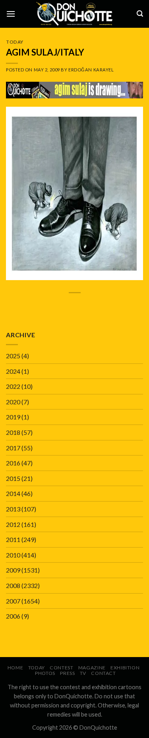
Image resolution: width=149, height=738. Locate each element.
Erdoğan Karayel (91, 69)
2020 (13, 402)
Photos (45, 673)
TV (83, 673)
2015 (13, 478)
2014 (13, 493)
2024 (13, 371)
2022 (13, 386)
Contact (103, 673)
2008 (13, 585)
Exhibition (124, 668)
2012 (13, 524)
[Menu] (10, 13)
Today (14, 41)
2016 (13, 463)
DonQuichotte (98, 727)
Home (15, 668)
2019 (13, 417)
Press (67, 673)
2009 (13, 570)
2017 (13, 448)
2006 (13, 616)
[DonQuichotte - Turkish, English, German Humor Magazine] (74, 13)
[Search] (140, 13)
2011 (13, 539)
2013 (13, 509)
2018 (13, 432)
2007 (13, 601)
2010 (13, 555)
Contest (61, 668)
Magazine (92, 668)
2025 (13, 355)
